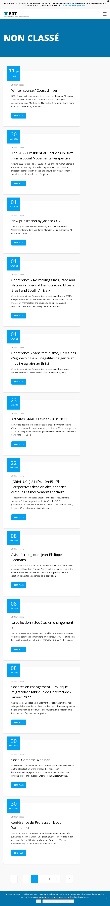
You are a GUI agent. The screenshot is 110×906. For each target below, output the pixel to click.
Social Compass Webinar (30, 759)
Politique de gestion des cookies (58, 901)
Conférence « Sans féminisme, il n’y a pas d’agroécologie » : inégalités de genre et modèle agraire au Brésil (43, 358)
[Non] (106, 898)
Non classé (19, 84)
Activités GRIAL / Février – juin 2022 (39, 419)
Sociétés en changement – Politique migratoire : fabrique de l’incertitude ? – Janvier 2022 (42, 691)
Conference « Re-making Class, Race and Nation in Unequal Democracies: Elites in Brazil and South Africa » (43, 285)
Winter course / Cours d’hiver (34, 90)
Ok (38, 901)
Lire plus (18, 115)
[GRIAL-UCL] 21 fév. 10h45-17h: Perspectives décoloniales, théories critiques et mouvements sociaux (38, 486)
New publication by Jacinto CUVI (36, 220)
